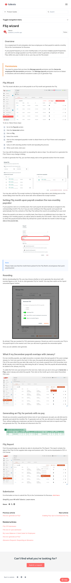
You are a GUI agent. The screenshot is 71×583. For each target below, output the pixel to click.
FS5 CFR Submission (9, 526)
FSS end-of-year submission (12, 530)
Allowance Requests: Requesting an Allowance (18, 540)
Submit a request (35, 565)
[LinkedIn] (14, 504)
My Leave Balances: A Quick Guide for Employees (19, 533)
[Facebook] (9, 504)
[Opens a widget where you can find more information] (64, 580)
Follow (65, 32)
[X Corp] (11, 504)
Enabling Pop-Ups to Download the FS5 (55, 515)
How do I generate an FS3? (11, 515)
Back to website (9, 577)
